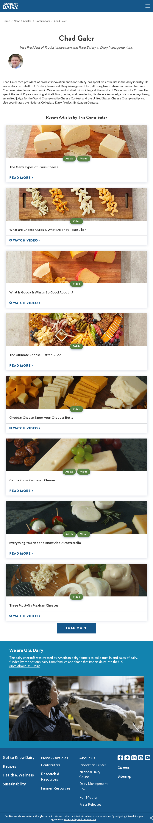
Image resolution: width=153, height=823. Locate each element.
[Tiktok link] (127, 757)
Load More (76, 628)
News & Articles (23, 21)
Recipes (9, 766)
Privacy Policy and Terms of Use (80, 819)
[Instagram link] (134, 757)
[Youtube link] (147, 757)
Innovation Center (92, 765)
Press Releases (90, 804)
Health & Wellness (18, 775)
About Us (87, 758)
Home (6, 21)
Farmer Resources (55, 788)
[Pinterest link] (140, 757)
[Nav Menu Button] (147, 6)
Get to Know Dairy (19, 757)
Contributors (42, 21)
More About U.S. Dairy (24, 666)
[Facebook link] (120, 757)
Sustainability (14, 784)
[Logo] (10, 6)
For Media (88, 797)
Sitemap (124, 776)
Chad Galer (60, 21)
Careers (124, 767)
